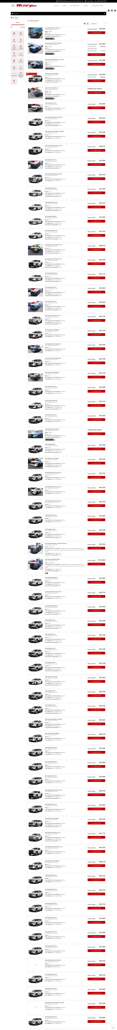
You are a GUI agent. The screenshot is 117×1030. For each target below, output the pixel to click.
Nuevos (57, 5)
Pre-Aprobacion (75, 5)
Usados (65, 5)
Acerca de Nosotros (97, 5)
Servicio (85, 5)
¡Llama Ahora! (97, 32)
